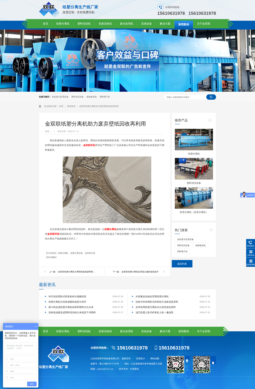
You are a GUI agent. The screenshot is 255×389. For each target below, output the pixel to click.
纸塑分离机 (63, 23)
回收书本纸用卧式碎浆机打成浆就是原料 (157, 301)
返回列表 (182, 263)
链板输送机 (91, 97)
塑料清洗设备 (77, 97)
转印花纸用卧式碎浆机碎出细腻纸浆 (67, 296)
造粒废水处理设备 (60, 97)
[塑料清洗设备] (194, 168)
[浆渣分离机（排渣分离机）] (194, 198)
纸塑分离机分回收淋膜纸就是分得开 (67, 301)
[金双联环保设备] (61, 354)
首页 (45, 23)
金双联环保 (90, 252)
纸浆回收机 (105, 23)
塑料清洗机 (84, 23)
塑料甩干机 (105, 97)
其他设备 (146, 23)
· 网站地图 (153, 358)
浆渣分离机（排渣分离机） (194, 212)
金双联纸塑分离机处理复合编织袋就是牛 (140, 271)
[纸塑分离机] (194, 139)
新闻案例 (183, 24)
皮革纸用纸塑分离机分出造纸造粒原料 (156, 307)
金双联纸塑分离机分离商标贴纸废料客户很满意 (77, 271)
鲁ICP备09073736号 (109, 364)
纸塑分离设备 (76, 252)
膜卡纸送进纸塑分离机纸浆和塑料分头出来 (71, 307)
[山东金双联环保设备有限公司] (49, 16)
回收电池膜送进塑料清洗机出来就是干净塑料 (72, 312)
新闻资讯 (71, 106)
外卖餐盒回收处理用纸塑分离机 (152, 296)
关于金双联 (203, 23)
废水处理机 (126, 23)
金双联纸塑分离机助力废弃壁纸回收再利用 (98, 106)
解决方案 (165, 23)
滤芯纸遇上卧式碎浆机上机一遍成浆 (154, 312)
